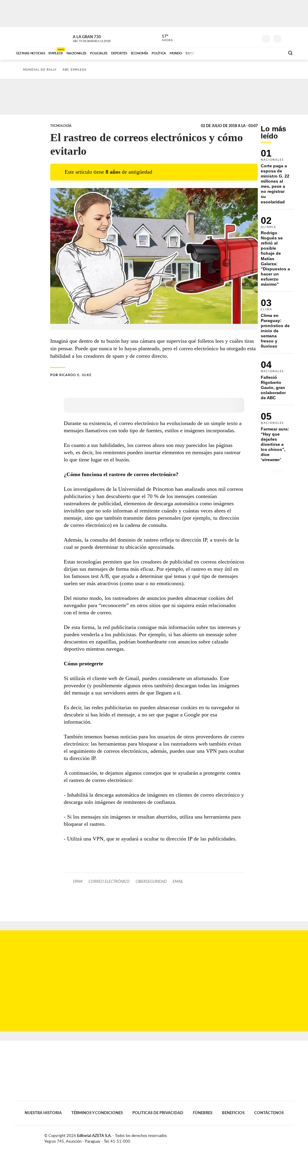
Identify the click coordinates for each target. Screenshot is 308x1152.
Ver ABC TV (103, 38)
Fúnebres (202, 1113)
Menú (288, 38)
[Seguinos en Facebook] (226, 37)
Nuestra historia (43, 1113)
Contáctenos (269, 1113)
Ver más (277, 179)
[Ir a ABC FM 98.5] (272, 52)
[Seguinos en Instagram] (253, 37)
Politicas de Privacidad (157, 1113)
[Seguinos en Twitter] (235, 37)
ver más (164, 38)
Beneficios (233, 1113)
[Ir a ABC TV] (231, 52)
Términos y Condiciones (97, 1113)
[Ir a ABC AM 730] (248, 52)
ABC (30, 37)
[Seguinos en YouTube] (244, 37)
